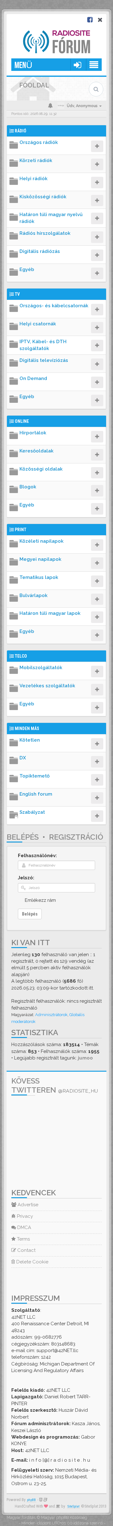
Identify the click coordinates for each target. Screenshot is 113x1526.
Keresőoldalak (36, 451)
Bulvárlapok (33, 595)
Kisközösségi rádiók (42, 197)
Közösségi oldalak (40, 469)
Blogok (27, 487)
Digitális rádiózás (39, 251)
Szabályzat (32, 812)
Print (20, 529)
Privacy (24, 1216)
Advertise (27, 1204)
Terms (23, 1239)
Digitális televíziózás (43, 360)
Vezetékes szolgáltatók (47, 686)
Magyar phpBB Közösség (64, 1517)
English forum (35, 794)
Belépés (23, 837)
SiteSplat (73, 1506)
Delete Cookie (31, 1262)
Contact (25, 1250)
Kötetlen (29, 740)
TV (17, 294)
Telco (21, 656)
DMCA (23, 1227)
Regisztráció (76, 837)
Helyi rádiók (33, 178)
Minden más (27, 728)
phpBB (31, 1500)
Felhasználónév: (37, 855)
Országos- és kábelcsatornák (53, 306)
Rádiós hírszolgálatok (44, 233)
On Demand (33, 378)
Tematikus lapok (38, 577)
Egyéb (26, 269)
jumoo (85, 1058)
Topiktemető (34, 776)
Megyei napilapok (40, 559)
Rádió (20, 130)
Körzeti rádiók (35, 160)
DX (22, 758)
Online (22, 421)
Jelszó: (26, 878)
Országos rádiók (38, 142)
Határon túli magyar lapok (49, 613)
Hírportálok (32, 433)
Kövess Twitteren (54, 1085)
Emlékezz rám (40, 900)
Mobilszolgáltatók (40, 667)
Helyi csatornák (37, 324)
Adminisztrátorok (51, 1014)
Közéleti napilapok (41, 541)
